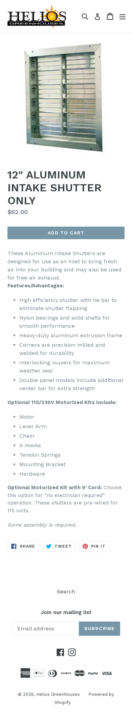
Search (66, 591)
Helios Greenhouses (58, 694)
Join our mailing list (66, 612)
